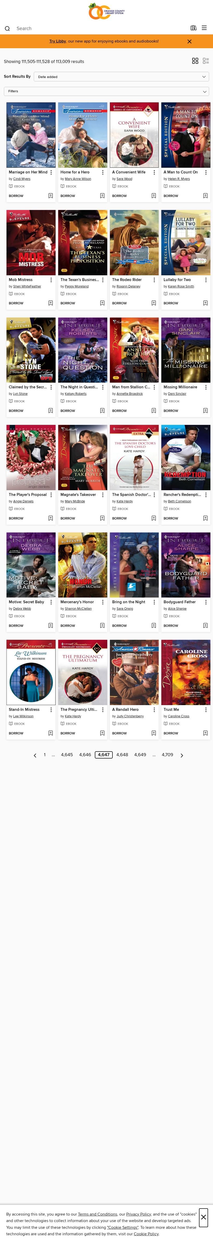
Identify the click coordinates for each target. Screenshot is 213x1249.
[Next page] (182, 755)
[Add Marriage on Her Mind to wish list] (50, 196)
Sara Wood (124, 179)
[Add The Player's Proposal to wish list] (50, 518)
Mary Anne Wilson (78, 179)
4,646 (85, 755)
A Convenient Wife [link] (128, 172)
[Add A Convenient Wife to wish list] (153, 196)
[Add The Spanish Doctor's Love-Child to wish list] (153, 518)
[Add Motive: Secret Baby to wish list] (50, 626)
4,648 (122, 755)
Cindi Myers (21, 179)
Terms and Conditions (97, 1214)
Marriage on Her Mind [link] (28, 172)
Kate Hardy (125, 501)
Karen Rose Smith (181, 286)
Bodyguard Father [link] (180, 602)
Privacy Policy (138, 1214)
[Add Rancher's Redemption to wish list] (205, 518)
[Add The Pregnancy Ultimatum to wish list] (102, 733)
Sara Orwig (125, 609)
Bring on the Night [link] (128, 602)
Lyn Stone (20, 394)
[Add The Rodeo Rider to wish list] (153, 303)
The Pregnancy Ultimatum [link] (80, 709)
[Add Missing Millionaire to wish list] (205, 411)
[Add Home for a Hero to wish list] (102, 196)
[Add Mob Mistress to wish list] (50, 303)
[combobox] (95, 28)
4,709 (167, 755)
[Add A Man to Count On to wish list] (205, 196)
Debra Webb (22, 609)
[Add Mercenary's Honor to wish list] (102, 626)
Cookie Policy (146, 1234)
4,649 (140, 755)
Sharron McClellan (78, 609)
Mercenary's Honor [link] (77, 602)
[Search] (7, 28)
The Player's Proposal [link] (28, 495)
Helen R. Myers (179, 179)
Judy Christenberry (130, 716)
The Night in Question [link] (80, 387)
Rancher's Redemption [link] (183, 495)
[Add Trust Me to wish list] (205, 733)
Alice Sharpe (177, 609)
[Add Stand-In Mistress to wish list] (50, 733)
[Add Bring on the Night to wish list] (153, 626)
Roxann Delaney (128, 286)
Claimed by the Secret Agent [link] (28, 387)
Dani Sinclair (177, 394)
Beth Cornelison (179, 501)
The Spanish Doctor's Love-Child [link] (132, 495)
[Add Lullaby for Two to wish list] (205, 303)
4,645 (67, 755)
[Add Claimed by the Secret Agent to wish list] (50, 411)
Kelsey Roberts (75, 394)
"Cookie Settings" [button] (122, 1227)
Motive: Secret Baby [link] (26, 602)
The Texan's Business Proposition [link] (80, 280)
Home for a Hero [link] (75, 172)
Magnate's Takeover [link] (78, 495)
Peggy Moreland (77, 286)
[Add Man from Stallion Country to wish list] (153, 411)
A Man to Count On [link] (181, 172)
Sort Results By (17, 76)
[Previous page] (35, 755)
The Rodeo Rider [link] (127, 280)
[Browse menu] (204, 28)
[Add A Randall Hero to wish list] (153, 733)
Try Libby (57, 41)
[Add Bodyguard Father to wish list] (205, 626)
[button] (195, 62)
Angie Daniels (23, 501)
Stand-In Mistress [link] (24, 709)
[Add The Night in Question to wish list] (102, 411)
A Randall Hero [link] (125, 709)
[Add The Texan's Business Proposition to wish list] (102, 303)
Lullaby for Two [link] (177, 280)
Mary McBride (75, 501)
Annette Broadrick (130, 394)
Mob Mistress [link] (20, 280)
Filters (13, 91)
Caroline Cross (178, 716)
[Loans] (193, 29)
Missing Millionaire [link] (180, 387)
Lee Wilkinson (23, 716)
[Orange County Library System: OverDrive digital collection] (106, 11)
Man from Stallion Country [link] (132, 387)
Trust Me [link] (171, 709)
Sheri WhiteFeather (27, 286)
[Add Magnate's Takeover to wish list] (102, 518)
